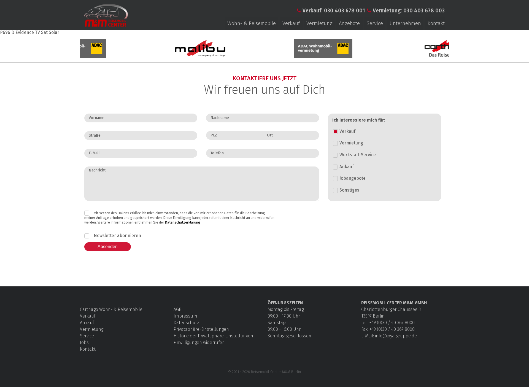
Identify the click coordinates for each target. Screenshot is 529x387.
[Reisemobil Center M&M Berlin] (106, 26)
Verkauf (291, 23)
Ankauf (87, 322)
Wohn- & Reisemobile (251, 23)
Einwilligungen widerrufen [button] (199, 342)
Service (375, 23)
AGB (178, 309)
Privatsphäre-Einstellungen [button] (201, 329)
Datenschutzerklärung (182, 222)
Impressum (185, 316)
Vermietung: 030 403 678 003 (409, 10)
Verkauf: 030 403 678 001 (334, 10)
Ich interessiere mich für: (358, 120)
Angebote (349, 23)
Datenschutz (186, 322)
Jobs (84, 342)
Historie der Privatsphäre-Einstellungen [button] (213, 335)
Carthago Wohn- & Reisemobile (111, 309)
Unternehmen (405, 23)
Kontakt (436, 23)
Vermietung (319, 23)
